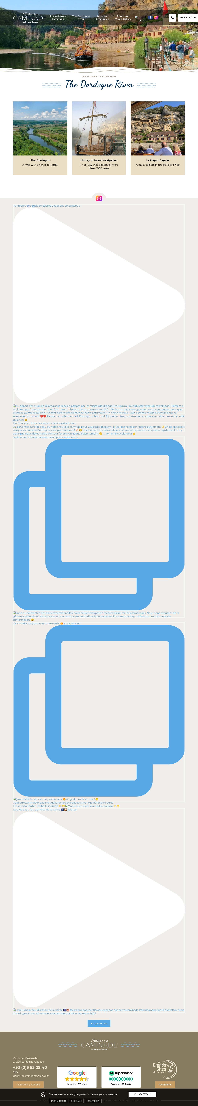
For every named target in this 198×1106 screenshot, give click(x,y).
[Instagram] (156, 17)
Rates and (102, 17)
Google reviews (77, 1077)
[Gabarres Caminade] (30, 17)
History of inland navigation (99, 160)
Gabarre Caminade (89, 76)
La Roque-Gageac (158, 160)
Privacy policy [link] (93, 1101)
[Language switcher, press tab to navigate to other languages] (140, 17)
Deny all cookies (58, 1101)
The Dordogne (81, 17)
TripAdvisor (121, 1077)
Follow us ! (99, 1023)
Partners (165, 1084)
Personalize (76, 1101)
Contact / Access (28, 1084)
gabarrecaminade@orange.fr (31, 1076)
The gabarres (58, 17)
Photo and (123, 17)
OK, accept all (142, 1094)
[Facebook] (150, 17)
